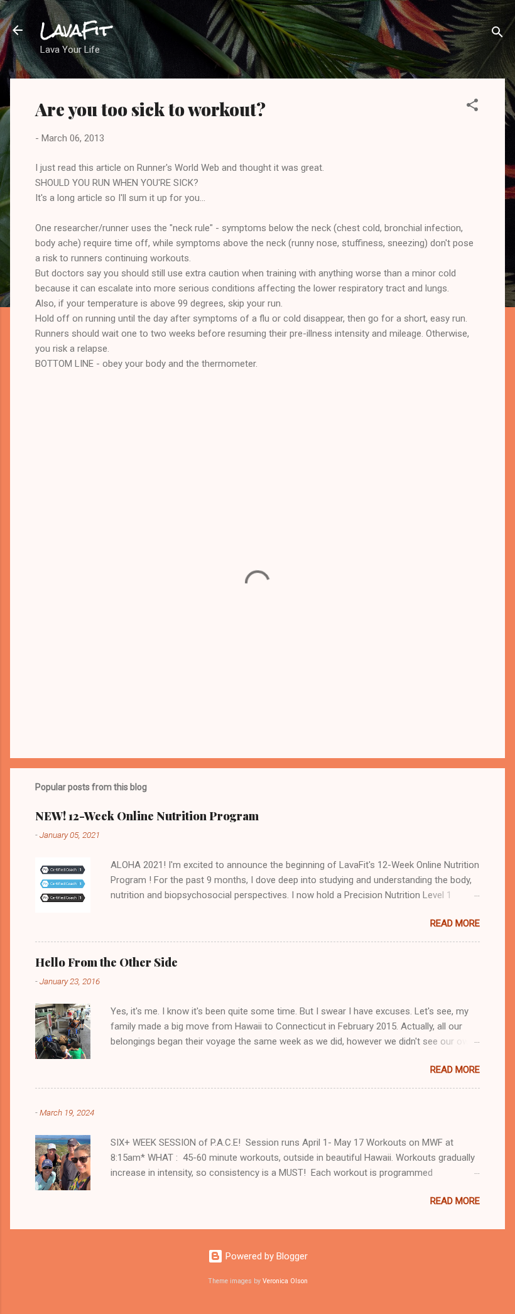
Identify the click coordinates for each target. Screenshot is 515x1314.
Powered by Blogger (265, 1256)
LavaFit (75, 30)
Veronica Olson (285, 1281)
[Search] (497, 34)
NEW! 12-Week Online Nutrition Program (147, 815)
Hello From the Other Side (106, 962)
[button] (472, 107)
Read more (455, 923)
